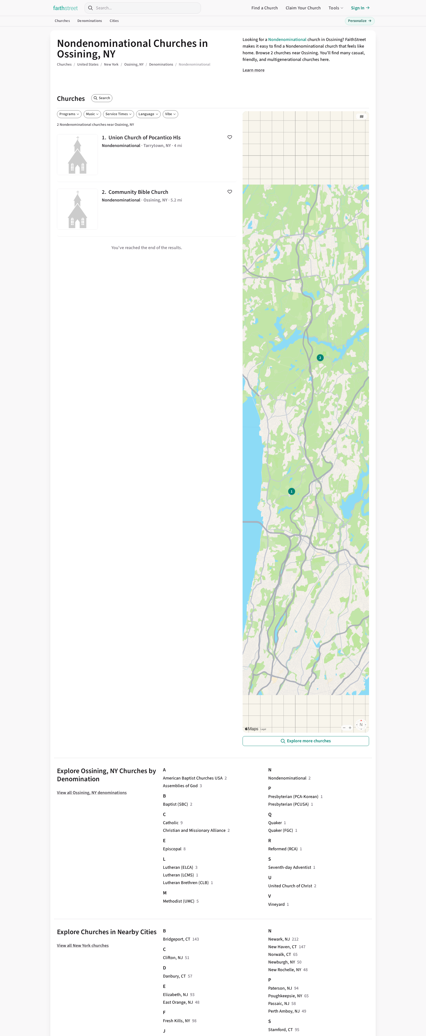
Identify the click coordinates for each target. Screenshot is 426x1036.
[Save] (230, 137)
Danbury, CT (174, 976)
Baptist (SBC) (175, 804)
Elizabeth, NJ (175, 995)
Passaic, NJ (278, 1003)
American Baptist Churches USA (193, 778)
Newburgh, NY (281, 962)
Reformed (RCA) (283, 849)
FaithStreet (65, 8)
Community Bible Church (147, 209)
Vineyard (276, 904)
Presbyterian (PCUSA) (288, 804)
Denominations (89, 20)
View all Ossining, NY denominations (92, 793)
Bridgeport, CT (176, 939)
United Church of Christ (290, 886)
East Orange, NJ (178, 1002)
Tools (334, 8)
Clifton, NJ (173, 958)
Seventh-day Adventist (289, 867)
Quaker (275, 823)
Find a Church (264, 8)
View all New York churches (83, 946)
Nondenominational (287, 39)
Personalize (360, 20)
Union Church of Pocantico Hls (147, 154)
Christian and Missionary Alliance (194, 830)
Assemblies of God (180, 786)
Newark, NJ (279, 939)
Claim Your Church (303, 8)
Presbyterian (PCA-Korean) (293, 797)
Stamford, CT (280, 1030)
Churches (62, 20)
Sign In (357, 8)
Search (104, 98)
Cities (114, 20)
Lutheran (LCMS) (178, 875)
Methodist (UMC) (179, 901)
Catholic (170, 823)
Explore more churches (309, 741)
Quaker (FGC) (280, 830)
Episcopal (172, 849)
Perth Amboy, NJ (284, 1011)
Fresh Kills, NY (176, 1021)
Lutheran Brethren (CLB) (186, 883)
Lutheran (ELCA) (178, 867)
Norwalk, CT (279, 954)
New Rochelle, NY (284, 970)
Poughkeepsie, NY (285, 996)
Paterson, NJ (280, 988)
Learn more (254, 70)
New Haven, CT (282, 947)
